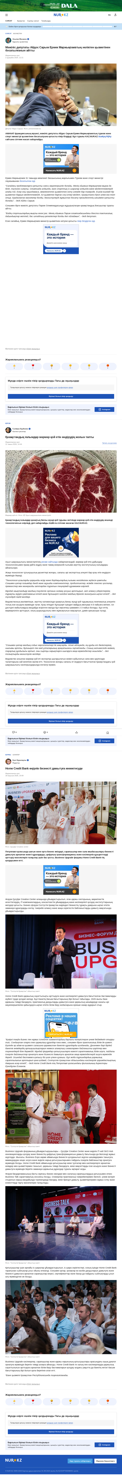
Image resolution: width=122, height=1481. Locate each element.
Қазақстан (21, 21)
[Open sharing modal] (76, 732)
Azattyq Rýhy (104, 136)
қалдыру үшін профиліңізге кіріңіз (60, 387)
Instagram (106, 409)
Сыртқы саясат (33, 21)
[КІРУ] (115, 15)
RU (109, 15)
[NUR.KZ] (61, 15)
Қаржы (8, 755)
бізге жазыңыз (33, 349)
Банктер (16, 755)
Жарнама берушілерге (105, 1461)
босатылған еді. (28, 181)
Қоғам (7, 423)
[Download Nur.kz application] (61, 5)
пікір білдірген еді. (86, 221)
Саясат (8, 21)
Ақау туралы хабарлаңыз (80, 1461)
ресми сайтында (49, 562)
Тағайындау (46, 21)
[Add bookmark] (108, 733)
